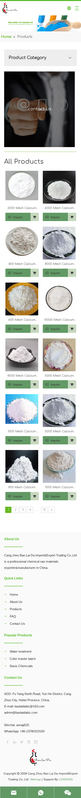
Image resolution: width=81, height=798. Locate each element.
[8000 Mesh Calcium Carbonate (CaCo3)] (59, 243)
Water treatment (20, 651)
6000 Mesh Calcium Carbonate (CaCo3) (59, 209)
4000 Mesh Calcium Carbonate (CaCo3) (21, 376)
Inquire (17, 217)
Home (14, 594)
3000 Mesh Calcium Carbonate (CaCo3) (59, 432)
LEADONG (66, 779)
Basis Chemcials (21, 666)
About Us (16, 602)
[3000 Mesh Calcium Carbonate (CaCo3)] (59, 410)
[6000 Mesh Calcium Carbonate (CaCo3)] (59, 187)
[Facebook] (7, 741)
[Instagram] (35, 741)
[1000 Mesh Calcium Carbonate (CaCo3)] (59, 466)
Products (16, 609)
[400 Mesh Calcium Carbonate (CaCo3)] (21, 241)
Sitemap (35, 779)
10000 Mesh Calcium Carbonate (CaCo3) (59, 320)
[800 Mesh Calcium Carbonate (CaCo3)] (21, 466)
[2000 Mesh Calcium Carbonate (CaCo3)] (21, 185)
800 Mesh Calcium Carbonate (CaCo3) (21, 488)
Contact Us (17, 623)
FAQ (13, 616)
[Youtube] (28, 741)
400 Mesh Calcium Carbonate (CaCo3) (21, 264)
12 (44, 509)
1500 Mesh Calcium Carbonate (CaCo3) (21, 432)
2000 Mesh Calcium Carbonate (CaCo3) (21, 209)
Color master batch (23, 658)
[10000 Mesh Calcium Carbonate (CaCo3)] (59, 298)
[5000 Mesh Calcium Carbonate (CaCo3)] (59, 354)
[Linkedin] (14, 741)
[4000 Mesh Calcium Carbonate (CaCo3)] (21, 354)
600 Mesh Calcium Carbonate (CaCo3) (21, 320)
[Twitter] (21, 741)
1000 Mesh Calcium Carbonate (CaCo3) (59, 488)
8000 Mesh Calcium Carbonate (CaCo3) (59, 264)
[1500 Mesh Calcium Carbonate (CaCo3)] (21, 408)
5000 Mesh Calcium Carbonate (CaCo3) (59, 376)
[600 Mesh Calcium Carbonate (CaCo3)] (21, 298)
